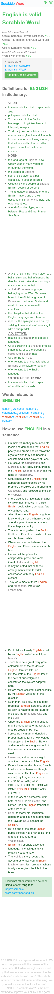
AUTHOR (37, 785)
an (9, 289)
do (22, 514)
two (27, 860)
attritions (32, 408)
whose (47, 864)
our (26, 514)
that (10, 143)
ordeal (21, 729)
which (21, 455)
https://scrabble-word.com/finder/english (19, 891)
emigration (32, 678)
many (29, 164)
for (35, 554)
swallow (13, 502)
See (10, 215)
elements (37, 546)
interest (21, 737)
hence (40, 123)
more (17, 773)
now (41, 160)
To (9, 119)
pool (26, 179)
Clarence (40, 486)
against (34, 821)
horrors (38, 518)
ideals (11, 447)
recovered (18, 463)
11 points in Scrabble (17, 65)
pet (48, 498)
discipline (18, 313)
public (11, 832)
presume (15, 733)
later (31, 670)
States (39, 301)
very (37, 662)
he (34, 702)
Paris (46, 459)
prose (27, 558)
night (38, 690)
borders (36, 666)
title (37, 868)
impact (12, 147)
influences (20, 143)
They (11, 582)
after (43, 143)
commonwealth (31, 305)
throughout (14, 167)
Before (12, 690)
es (23, 416)
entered (18, 745)
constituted (14, 682)
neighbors (44, 514)
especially (14, 179)
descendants (16, 199)
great (31, 662)
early (31, 574)
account (41, 745)
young (34, 860)
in (36, 131)
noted (23, 566)
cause (14, 107)
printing (24, 207)
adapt (36, 654)
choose (20, 725)
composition (15, 558)
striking (20, 277)
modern (18, 749)
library (19, 797)
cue (26, 131)
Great (33, 211)
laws (33, 721)
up (47, 737)
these (39, 566)
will (23, 281)
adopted (41, 682)
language (13, 123)
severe (32, 522)
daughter (13, 817)
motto (19, 868)
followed (33, 490)
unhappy (18, 526)
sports (13, 321)
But (10, 650)
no (14, 829)
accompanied (29, 482)
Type (17, 215)
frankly (28, 650)
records (35, 856)
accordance (15, 574)
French (27, 546)
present (37, 349)
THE (28, 785)
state (20, 674)
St (24, 809)
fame (13, 836)
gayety (35, 459)
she (44, 801)
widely (12, 164)
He (10, 463)
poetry (12, 451)
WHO (35, 781)
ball (32, 107)
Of (9, 345)
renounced (38, 443)
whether (30, 725)
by (47, 321)
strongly (27, 844)
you (24, 498)
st (16, 357)
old (47, 443)
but (24, 467)
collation (24, 412)
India (41, 199)
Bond (21, 357)
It (9, 566)
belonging (14, 293)
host (10, 550)
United (30, 301)
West (31, 293)
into (25, 119)
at (47, 674)
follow (42, 451)
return (22, 443)
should (34, 451)
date (15, 678)
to (9, 107)
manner (12, 135)
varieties (38, 164)
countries (20, 203)
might (11, 725)
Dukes (27, 486)
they (29, 443)
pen (44, 777)
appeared (14, 482)
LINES (12, 781)
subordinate (27, 852)
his (43, 482)
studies (34, 313)
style (11, 455)
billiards (37, 179)
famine (41, 522)
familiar (25, 773)
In (9, 797)
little (31, 498)
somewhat (35, 797)
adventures (15, 860)
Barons (43, 741)
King (44, 479)
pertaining (21, 345)
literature (40, 317)
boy (30, 702)
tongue (26, 777)
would (42, 725)
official (26, 297)
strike (15, 131)
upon (20, 805)
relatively (13, 852)
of (26, 160)
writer (28, 654)
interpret (13, 127)
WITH (47, 785)
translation (43, 805)
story (37, 498)
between (13, 211)
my (23, 733)
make (33, 757)
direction (35, 143)
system (31, 682)
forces (28, 761)
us (49, 534)
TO (18, 781)
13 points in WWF (15, 69)
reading (25, 709)
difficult (23, 534)
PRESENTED (16, 785)
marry (22, 813)
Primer (42, 211)
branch (12, 297)
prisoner (44, 721)
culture (30, 365)
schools (20, 832)
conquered (40, 467)
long (33, 745)
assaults (47, 690)
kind (13, 207)
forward (12, 139)
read (25, 510)
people (17, 172)
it (31, 135)
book (21, 506)
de (20, 821)
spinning (34, 139)
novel (45, 650)
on (45, 107)
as (19, 135)
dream (22, 518)
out (34, 694)
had (33, 455)
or (37, 147)
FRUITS (34, 789)
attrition (7, 408)
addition (40, 135)
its (48, 107)
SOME (12, 789)
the (30, 119)
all (19, 554)
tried (11, 729)
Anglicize (29, 123)
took (14, 709)
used (19, 164)
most (11, 305)
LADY (27, 781)
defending (44, 817)
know (11, 518)
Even (11, 702)
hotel (11, 801)
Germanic (41, 293)
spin (40, 107)
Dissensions (15, 542)
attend (12, 522)
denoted (40, 733)
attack (11, 761)
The (10, 191)
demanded (27, 447)
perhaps (38, 506)
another (25, 147)
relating (12, 338)
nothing (23, 530)
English (37, 119)
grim (44, 797)
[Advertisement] (27, 244)
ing (37, 416)
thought (42, 769)
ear (14, 777)
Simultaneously (17, 479)
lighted (12, 805)
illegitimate (37, 813)
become (41, 455)
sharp (19, 329)
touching (43, 281)
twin (28, 864)
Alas (11, 514)
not (46, 702)
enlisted (29, 690)
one (25, 325)
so (16, 534)
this (10, 526)
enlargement (15, 666)
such (41, 131)
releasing (43, 325)
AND (43, 789)
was (20, 765)
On (10, 443)
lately (30, 467)
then (17, 702)
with (10, 329)
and (29, 195)
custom (12, 578)
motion (22, 139)
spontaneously (29, 769)
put (10, 115)
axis (10, 111)
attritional (19, 408)
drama (25, 451)
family (11, 868)
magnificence (32, 749)
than (32, 773)
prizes (29, 554)
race (35, 353)
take (28, 281)
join (28, 817)
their (37, 195)
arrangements (16, 570)
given (26, 175)
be (17, 566)
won (14, 554)
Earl (49, 490)
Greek (12, 562)
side (19, 175)
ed (9, 416)
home (37, 765)
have (19, 510)
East (15, 713)
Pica (21, 211)
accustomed (15, 459)
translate (17, 119)
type (31, 207)
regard (29, 836)
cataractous (10, 412)
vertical (25, 386)
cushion (13, 151)
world (29, 167)
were (29, 570)
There (11, 530)
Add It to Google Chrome (21, 74)
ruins (11, 474)
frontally (8, 420)
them (34, 582)
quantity (36, 848)
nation (21, 195)
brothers (13, 486)
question (13, 698)
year (21, 522)
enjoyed (35, 832)
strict (38, 570)
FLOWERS (14, 793)
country (28, 526)
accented (38, 844)
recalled (28, 765)
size (41, 207)
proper (12, 737)
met (27, 502)
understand (38, 534)
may (13, 566)
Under (12, 721)
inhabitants (14, 349)
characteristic (38, 361)
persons (34, 187)
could (40, 702)
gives (27, 868)
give (27, 135)
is (17, 530)
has (28, 832)
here (12, 498)
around (12, 386)
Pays (16, 821)
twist (13, 273)
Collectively (15, 183)
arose (27, 542)
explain (26, 127)
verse (40, 558)
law (43, 674)
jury (35, 729)
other (11, 203)
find (10, 534)
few (47, 506)
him (32, 817)
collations (37, 412)
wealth (12, 753)
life (17, 809)
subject (17, 741)
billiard (25, 107)
